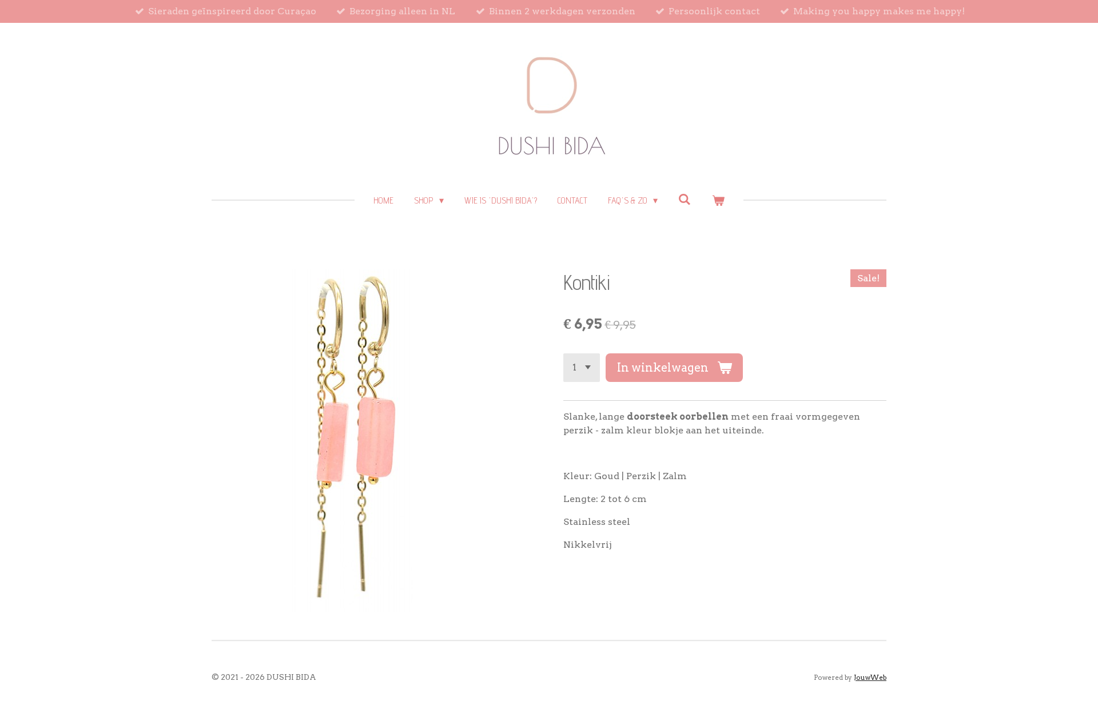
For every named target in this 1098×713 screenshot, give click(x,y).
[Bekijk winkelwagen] (717, 200)
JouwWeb (870, 678)
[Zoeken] (684, 199)
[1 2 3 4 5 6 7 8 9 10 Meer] (581, 367)
